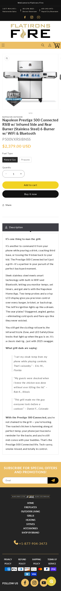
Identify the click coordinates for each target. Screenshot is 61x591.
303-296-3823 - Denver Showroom (30, 10)
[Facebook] (24, 17)
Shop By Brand (30, 532)
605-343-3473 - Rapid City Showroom (49, 10)
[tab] (30, 227)
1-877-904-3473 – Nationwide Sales (10, 10)
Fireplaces (30, 507)
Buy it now (30, 194)
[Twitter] (44, 583)
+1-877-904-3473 (33, 543)
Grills (30, 515)
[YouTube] (38, 17)
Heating (30, 520)
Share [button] (8, 205)
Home (30, 503)
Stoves (30, 524)
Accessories (30, 528)
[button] (42, 45)
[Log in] (49, 45)
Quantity (6, 167)
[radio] (10, 160)
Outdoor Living (30, 511)
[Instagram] (31, 17)
